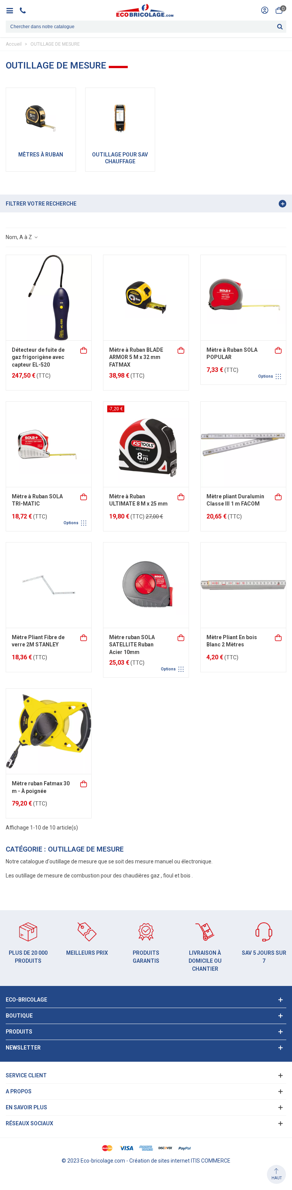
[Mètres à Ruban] (41, 118)
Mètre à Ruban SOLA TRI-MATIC (37, 500)
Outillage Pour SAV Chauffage (120, 158)
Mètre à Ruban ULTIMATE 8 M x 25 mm (138, 500)
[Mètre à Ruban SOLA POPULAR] (243, 297)
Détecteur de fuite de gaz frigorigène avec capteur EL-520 (38, 357)
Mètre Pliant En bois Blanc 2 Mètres (231, 641)
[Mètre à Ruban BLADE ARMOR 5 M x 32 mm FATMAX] (146, 297)
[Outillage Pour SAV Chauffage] (120, 118)
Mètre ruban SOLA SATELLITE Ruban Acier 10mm (132, 644)
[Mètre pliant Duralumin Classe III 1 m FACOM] (243, 444)
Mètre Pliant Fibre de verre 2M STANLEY (38, 641)
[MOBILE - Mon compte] (264, 10)
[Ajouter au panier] (84, 350)
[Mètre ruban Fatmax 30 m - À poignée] (48, 731)
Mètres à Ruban (40, 155)
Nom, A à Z (19, 237)
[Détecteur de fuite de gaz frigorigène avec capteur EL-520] (48, 297)
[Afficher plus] (278, 350)
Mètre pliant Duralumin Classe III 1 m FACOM (235, 500)
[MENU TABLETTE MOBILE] (12, 10)
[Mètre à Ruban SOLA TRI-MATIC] (48, 444)
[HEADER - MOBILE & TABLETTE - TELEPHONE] (25, 10)
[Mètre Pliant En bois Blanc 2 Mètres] (243, 585)
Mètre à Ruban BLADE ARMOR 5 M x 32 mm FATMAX (136, 357)
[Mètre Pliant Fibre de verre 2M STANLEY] (48, 585)
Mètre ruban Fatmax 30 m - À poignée (41, 787)
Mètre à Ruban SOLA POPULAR (231, 354)
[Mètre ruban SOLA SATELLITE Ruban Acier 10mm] (146, 585)
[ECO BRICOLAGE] (145, 10)
